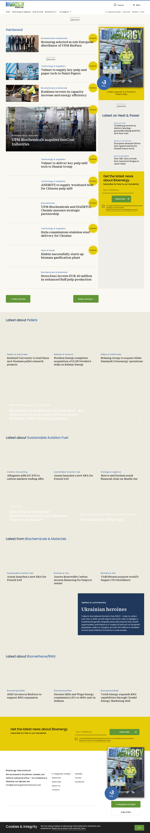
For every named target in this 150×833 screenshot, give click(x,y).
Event (142, 12)
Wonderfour (58, 820)
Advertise (135, 12)
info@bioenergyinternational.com (23, 785)
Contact (56, 790)
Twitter (78, 778)
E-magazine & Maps (113, 12)
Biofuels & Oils (51, 12)
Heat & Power (38, 12)
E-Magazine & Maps (126, 804)
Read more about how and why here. (69, 828)
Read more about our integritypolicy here (122, 210)
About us (56, 786)
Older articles (18, 299)
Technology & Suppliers (21, 12)
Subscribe (126, 12)
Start (8, 12)
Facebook (79, 782)
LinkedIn (78, 774)
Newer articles (86, 299)
